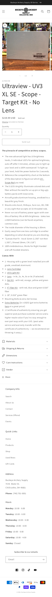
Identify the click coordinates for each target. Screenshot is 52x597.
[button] (3, 11)
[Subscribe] (43, 559)
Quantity (5, 126)
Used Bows (10, 457)
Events (9, 421)
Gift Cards (10, 464)
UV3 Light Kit (13, 272)
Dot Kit (10, 280)
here (7, 306)
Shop (8, 451)
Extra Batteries (12, 302)
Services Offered (13, 415)
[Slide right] (32, 76)
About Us (10, 402)
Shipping (5, 122)
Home (8, 439)
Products (10, 445)
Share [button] (7, 377)
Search (9, 396)
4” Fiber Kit (12, 287)
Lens (9, 276)
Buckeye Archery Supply (28, 592)
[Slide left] (20, 76)
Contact (9, 409)
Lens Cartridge (14, 269)
